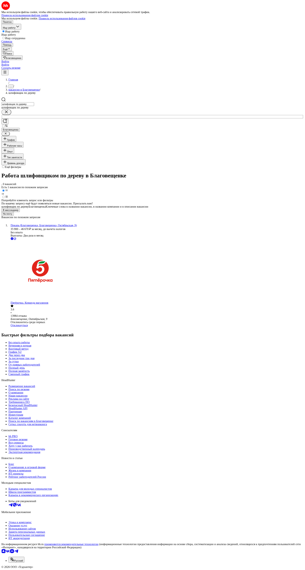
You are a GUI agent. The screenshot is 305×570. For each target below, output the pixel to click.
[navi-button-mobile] (4, 72)
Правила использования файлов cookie (62, 18)
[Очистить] (6, 112)
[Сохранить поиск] (4, 121)
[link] (7, 53)
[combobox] (17, 104)
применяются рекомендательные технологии (71, 544)
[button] (5, 61)
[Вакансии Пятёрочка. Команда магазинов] (156, 271)
